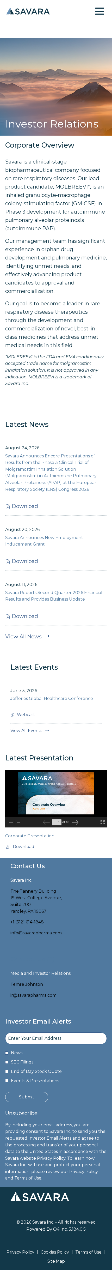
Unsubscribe (21, 1113)
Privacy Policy (20, 1252)
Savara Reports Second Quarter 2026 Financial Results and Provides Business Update (53, 596)
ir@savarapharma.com (33, 995)
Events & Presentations (35, 1080)
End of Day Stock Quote (36, 1071)
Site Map (56, 1262)
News (16, 1052)
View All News (23, 636)
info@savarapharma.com (36, 932)
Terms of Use (88, 1252)
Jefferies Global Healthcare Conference (51, 698)
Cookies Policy (55, 1252)
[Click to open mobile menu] (100, 11)
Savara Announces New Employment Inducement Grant (44, 541)
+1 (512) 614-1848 (27, 922)
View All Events (26, 730)
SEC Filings (22, 1062)
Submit (26, 1096)
